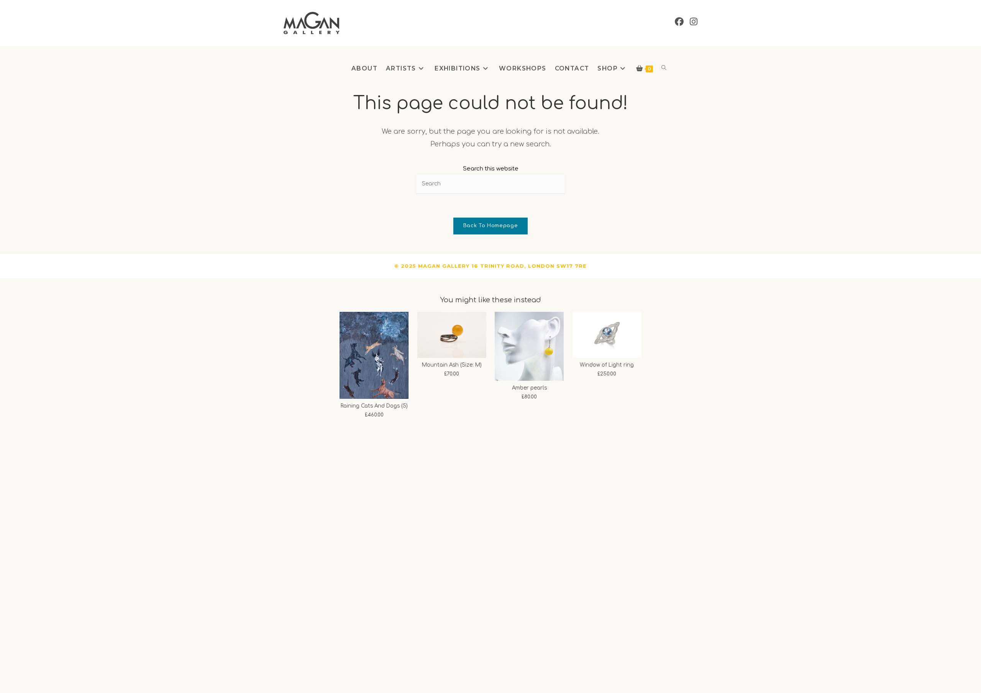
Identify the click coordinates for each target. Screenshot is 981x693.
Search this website (490, 168)
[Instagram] (693, 21)
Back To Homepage (490, 225)
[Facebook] (679, 21)
